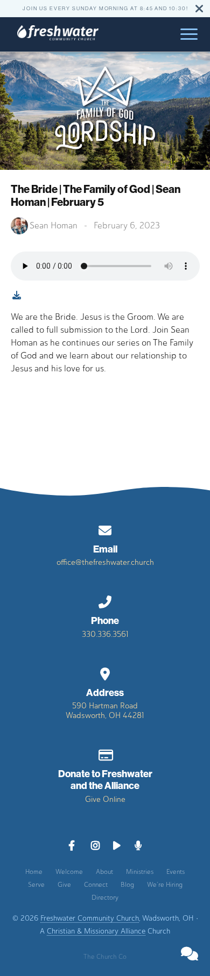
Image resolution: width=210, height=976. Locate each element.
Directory (105, 897)
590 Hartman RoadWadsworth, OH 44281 (105, 710)
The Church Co (105, 956)
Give (64, 884)
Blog (127, 884)
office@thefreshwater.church (105, 562)
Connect (96, 884)
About (104, 871)
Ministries (139, 871)
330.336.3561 (105, 634)
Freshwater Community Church (89, 918)
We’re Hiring (165, 884)
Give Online (105, 799)
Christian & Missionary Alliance (96, 931)
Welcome (69, 871)
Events (175, 871)
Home (34, 871)
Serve (36, 884)
